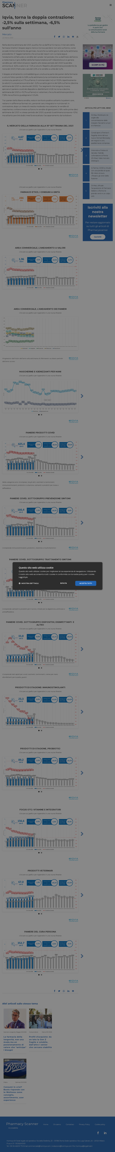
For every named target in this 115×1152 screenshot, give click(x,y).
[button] (29, 583)
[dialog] (57, 576)
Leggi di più (23, 577)
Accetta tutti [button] (86, 583)
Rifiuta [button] (63, 583)
